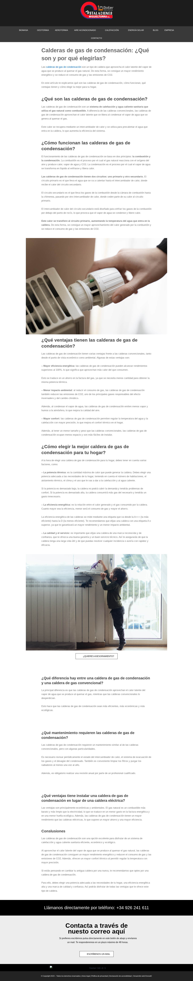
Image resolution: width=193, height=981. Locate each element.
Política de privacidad (99, 976)
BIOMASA (23, 30)
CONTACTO (96, 38)
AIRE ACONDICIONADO (85, 30)
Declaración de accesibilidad (120, 976)
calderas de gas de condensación (63, 67)
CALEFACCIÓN (112, 30)
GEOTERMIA (43, 30)
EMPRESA (169, 30)
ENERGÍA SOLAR (136, 30)
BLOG (155, 30)
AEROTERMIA (61, 30)
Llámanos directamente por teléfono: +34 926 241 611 (96, 907)
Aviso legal (86, 976)
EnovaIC (148, 976)
